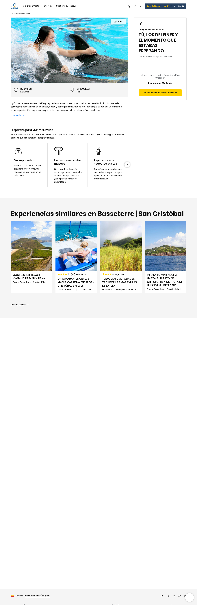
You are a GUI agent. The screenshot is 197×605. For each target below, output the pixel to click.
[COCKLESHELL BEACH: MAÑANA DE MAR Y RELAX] (31, 257)
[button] (141, 6)
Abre (120, 21)
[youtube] (185, 596)
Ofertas (48, 6)
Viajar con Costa (31, 6)
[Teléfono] (129, 6)
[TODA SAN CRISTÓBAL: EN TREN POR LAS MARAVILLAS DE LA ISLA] (121, 257)
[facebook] (174, 596)
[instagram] (163, 596)
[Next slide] (127, 164)
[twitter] (168, 596)
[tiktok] (180, 596)
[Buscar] (135, 6)
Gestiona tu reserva (66, 6)
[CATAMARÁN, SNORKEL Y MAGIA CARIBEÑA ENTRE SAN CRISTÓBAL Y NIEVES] (76, 257)
